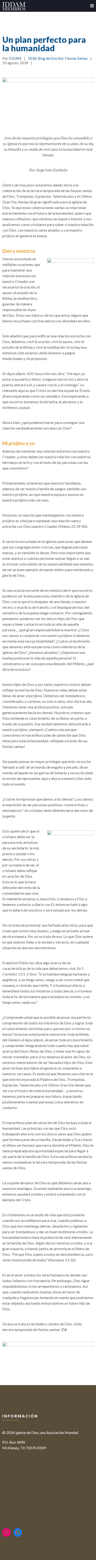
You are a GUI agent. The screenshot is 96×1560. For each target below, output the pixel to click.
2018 (32, 58)
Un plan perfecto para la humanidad (44, 43)
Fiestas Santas (76, 58)
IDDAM (15, 58)
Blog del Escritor (51, 58)
